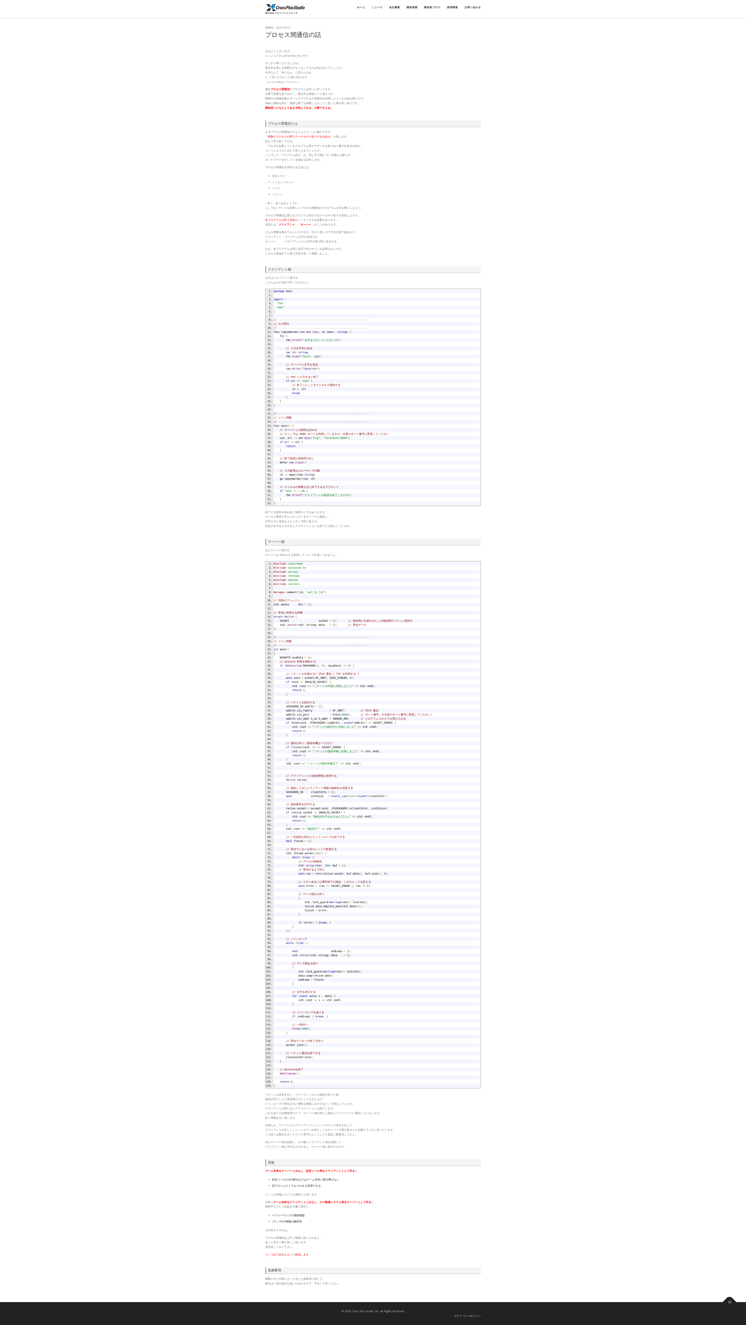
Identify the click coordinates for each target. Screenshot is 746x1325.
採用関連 (452, 7)
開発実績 (412, 7)
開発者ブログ (432, 7)
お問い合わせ (473, 7)
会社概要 (394, 7)
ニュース (377, 7)
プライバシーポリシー (467, 1316)
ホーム (361, 7)
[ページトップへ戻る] (729, 1302)
